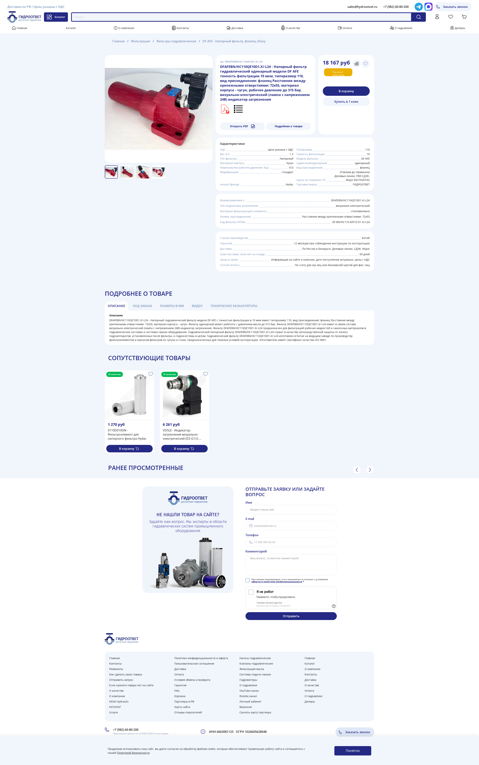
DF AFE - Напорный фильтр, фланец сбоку (234, 41)
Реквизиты (116, 669)
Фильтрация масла (252, 669)
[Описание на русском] (238, 108)
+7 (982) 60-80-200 (396, 7)
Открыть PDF (239, 126)
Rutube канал (248, 696)
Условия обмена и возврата (192, 680)
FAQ (176, 690)
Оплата (347, 28)
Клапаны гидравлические (256, 663)
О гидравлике (403, 28)
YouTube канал (249, 690)
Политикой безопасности (133, 753)
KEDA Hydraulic (119, 701)
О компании (126, 28)
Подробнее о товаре (288, 126)
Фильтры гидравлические (176, 41)
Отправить (291, 616)
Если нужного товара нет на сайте (131, 685)
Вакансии (246, 707)
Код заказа (142, 306)
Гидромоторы (248, 680)
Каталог (60, 17)
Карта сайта (182, 707)
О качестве (293, 28)
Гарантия (180, 685)
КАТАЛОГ (115, 707)
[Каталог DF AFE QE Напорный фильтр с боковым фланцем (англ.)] (224, 108)
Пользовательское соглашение (194, 663)
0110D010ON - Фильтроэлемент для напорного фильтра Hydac (127, 434)
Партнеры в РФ (184, 701)
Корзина (179, 696)
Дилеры (460, 28)
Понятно (353, 750)
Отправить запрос (121, 680)
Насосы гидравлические (255, 658)
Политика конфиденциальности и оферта (201, 658)
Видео (197, 306)
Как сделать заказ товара (125, 674)
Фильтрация (140, 41)
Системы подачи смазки (255, 674)
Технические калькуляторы (233, 306)
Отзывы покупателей (188, 712)
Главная (22, 28)
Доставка (237, 28)
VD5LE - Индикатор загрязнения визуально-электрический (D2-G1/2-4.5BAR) (181, 434)
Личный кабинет (250, 701)
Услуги (113, 712)
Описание (116, 306)
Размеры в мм (172, 306)
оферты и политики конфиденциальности (276, 581)
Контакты (183, 28)
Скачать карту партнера (255, 712)
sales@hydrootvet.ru (362, 7)
